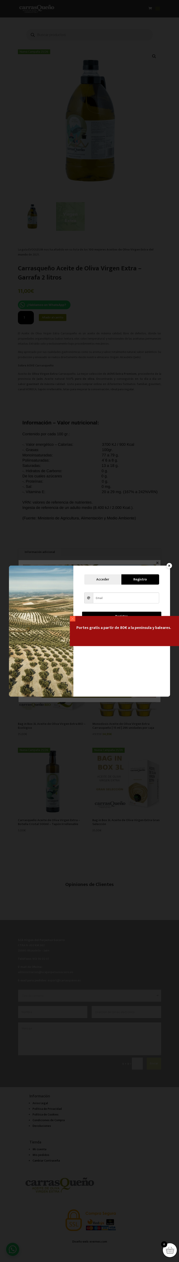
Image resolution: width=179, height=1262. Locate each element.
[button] (72, 618)
